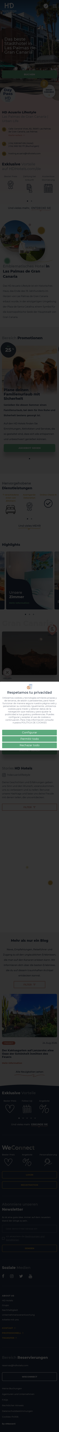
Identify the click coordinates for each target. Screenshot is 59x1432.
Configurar (29, 732)
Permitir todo (29, 738)
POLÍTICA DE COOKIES (34, 722)
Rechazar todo (30, 745)
